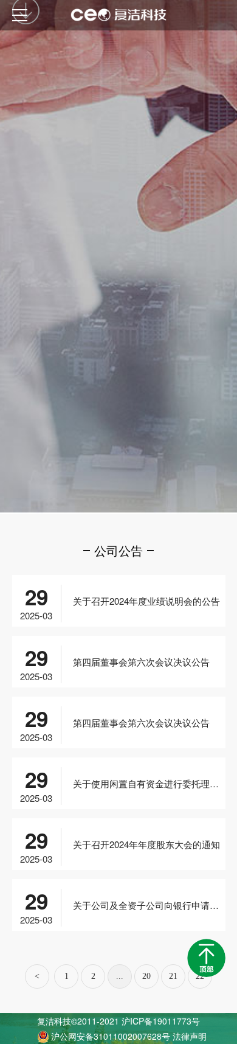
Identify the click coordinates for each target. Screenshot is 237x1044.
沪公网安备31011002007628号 (112, 1036)
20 (146, 976)
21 (173, 976)
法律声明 (190, 1036)
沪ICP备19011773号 (161, 1021)
